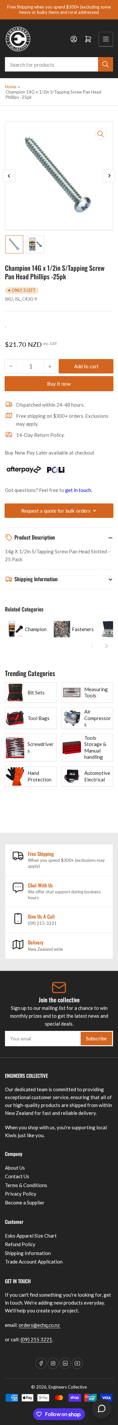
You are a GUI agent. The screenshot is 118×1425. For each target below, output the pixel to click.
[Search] (105, 64)
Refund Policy (20, 1244)
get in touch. (78, 490)
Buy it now (59, 384)
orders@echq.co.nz (40, 1325)
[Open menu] (106, 39)
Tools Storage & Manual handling (95, 747)
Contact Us (17, 1176)
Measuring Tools (96, 692)
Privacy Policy (20, 1194)
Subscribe (96, 1038)
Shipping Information (28, 1253)
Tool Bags (38, 718)
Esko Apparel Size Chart (31, 1236)
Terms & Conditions (26, 1185)
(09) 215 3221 (36, 1339)
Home (10, 86)
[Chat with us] (101, 1408)
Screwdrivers (41, 747)
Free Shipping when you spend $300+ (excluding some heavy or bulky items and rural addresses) (59, 9)
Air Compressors (97, 718)
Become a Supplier (25, 1202)
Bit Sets (36, 692)
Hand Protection (39, 776)
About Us (15, 1168)
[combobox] (59, 64)
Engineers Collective (68, 1387)
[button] (91, 645)
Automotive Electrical (97, 776)
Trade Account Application (34, 1262)
